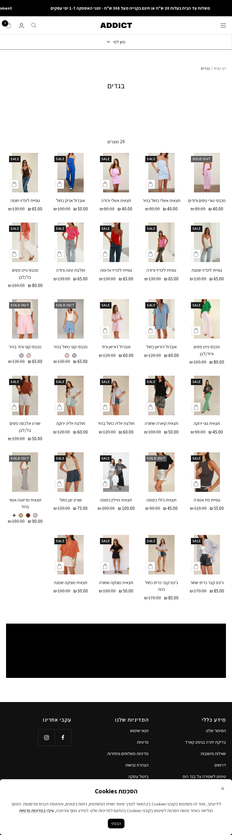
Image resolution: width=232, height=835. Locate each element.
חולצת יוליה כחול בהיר (116, 423)
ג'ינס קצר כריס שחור (207, 582)
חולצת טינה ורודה (70, 270)
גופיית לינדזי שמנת (207, 270)
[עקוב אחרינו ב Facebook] (63, 737)
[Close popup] (222, 788)
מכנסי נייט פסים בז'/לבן (25, 273)
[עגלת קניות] (8, 25)
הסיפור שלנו (216, 730)
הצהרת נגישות (137, 765)
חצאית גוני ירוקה (207, 423)
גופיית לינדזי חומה (25, 200)
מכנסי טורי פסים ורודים (207, 200)
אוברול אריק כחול (70, 200)
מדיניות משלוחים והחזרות (128, 753)
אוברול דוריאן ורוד (116, 346)
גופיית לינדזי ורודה (161, 270)
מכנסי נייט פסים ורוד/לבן (207, 350)
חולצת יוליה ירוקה (70, 423)
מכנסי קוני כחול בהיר (70, 346)
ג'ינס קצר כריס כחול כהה (161, 586)
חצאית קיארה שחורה (161, 423)
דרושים (220, 765)
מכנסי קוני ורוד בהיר (25, 346)
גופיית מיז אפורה (207, 500)
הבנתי (116, 823)
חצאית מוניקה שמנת (70, 582)
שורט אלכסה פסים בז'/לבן (25, 426)
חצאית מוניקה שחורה (116, 582)
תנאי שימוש (139, 730)
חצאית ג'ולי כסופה (161, 500)
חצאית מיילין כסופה (116, 500)
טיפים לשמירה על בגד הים (204, 776)
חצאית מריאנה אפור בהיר (25, 503)
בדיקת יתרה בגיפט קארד (205, 742)
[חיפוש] (33, 25)
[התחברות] (21, 25)
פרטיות (143, 742)
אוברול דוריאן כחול (161, 346)
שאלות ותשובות (213, 753)
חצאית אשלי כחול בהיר (161, 200)
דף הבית (220, 68)
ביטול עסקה (138, 776)
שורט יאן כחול (71, 500)
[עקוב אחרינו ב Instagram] (46, 737)
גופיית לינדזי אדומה (116, 270)
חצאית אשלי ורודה (116, 200)
